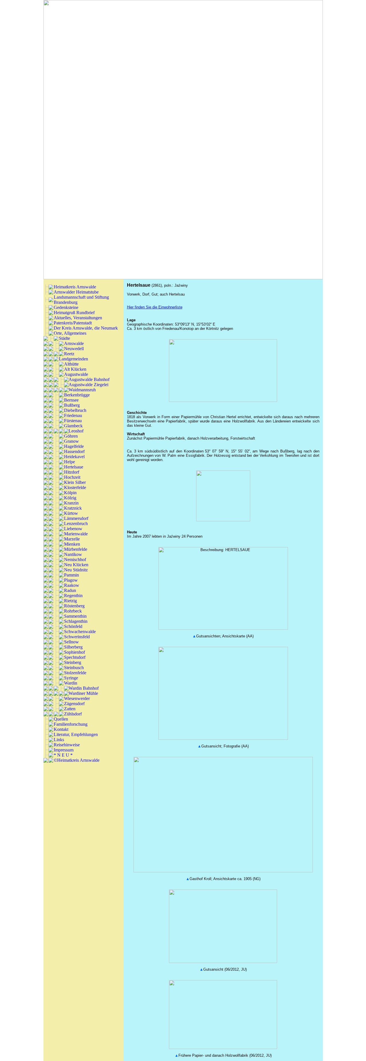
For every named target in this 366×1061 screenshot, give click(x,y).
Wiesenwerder (77, 698)
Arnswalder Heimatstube (76, 292)
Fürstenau (73, 420)
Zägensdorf (74, 703)
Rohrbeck (73, 611)
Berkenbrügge (77, 394)
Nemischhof (75, 559)
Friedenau (73, 415)
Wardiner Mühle (83, 693)
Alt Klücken (75, 369)
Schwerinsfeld (77, 636)
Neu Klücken (76, 564)
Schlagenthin (75, 621)
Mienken (72, 544)
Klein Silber (75, 482)
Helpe (69, 461)
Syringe (71, 677)
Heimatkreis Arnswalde (75, 286)
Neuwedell (74, 348)
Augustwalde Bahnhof (89, 379)
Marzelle (72, 539)
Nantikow (73, 554)
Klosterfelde (75, 487)
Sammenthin (75, 616)
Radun (70, 590)
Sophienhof (74, 652)
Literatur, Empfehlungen (76, 734)
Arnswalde (74, 343)
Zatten (69, 708)
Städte (64, 338)
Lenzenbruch (76, 523)
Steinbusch (74, 667)
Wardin (70, 683)
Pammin (71, 575)
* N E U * (63, 755)
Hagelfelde (74, 446)
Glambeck (73, 425)
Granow (71, 441)
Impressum (63, 749)
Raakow (71, 585)
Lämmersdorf (76, 518)
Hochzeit (72, 477)
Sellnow (71, 641)
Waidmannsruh (82, 389)
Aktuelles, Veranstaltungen (78, 317)
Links (59, 739)
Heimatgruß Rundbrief (74, 312)
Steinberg (72, 662)
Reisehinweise (67, 744)
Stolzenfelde (75, 672)
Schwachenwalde (80, 631)
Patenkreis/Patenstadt (73, 322)
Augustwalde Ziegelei (88, 384)
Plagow (71, 580)
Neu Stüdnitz (76, 569)
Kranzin (71, 502)
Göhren (71, 436)
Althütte (71, 364)
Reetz (69, 353)
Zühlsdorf (73, 713)
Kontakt (61, 729)
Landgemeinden (73, 358)
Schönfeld (73, 626)
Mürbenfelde (75, 549)
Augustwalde (76, 374)
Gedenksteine (66, 307)
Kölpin (70, 492)
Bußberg (72, 405)
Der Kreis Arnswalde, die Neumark (86, 328)
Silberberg (73, 647)
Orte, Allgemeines (70, 333)
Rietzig (70, 600)
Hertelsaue (73, 466)
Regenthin (73, 595)
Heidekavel (74, 456)
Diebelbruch (75, 410)
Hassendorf (74, 451)
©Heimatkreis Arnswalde (77, 760)
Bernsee (71, 400)
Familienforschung (70, 724)
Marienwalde (76, 533)
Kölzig (70, 497)
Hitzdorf (71, 472)
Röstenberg (74, 605)
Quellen (61, 719)
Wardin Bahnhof (84, 688)
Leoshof (76, 430)
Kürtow (71, 513)
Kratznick (73, 508)
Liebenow (73, 528)
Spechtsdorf (74, 657)
